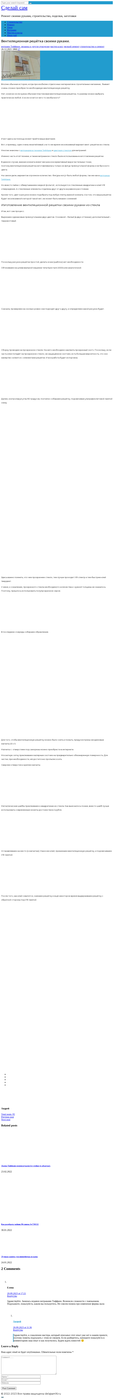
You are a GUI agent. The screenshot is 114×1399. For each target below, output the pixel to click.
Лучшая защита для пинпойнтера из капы (19, 1256)
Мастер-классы (14, 32)
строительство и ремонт (92, 46)
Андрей (17, 1321)
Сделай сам (14, 7)
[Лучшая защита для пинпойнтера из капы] (16, 1250)
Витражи (11, 30)
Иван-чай (12, 35)
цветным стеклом (63, 150)
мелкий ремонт (71, 46)
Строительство (14, 22)
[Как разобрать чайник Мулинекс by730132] (20, 1218)
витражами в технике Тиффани (36, 150)
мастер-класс (56, 46)
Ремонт (11, 24)
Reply (10, 1296)
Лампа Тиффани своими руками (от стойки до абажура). (25, 1166)
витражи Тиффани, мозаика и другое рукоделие (25, 46)
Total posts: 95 (8, 1114)
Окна (9, 27)
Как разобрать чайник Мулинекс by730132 (20, 1224)
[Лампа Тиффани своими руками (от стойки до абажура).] (12, 1160)
